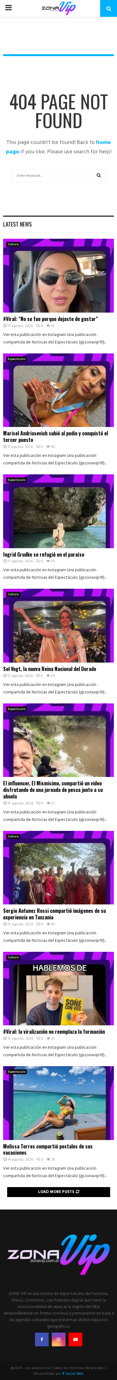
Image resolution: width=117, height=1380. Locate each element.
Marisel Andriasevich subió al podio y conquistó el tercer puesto (55, 436)
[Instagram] (59, 1339)
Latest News (17, 224)
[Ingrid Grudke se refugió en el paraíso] (58, 511)
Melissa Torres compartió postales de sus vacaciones (48, 1150)
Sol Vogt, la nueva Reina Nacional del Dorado (49, 669)
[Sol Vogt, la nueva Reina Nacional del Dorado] (58, 626)
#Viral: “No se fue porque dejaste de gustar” (50, 319)
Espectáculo (16, 359)
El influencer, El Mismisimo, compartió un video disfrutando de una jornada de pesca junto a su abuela (53, 789)
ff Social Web (73, 1374)
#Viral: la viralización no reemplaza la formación (54, 1031)
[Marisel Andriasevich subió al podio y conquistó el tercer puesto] (58, 390)
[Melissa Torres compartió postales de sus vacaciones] (58, 1103)
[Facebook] (42, 1339)
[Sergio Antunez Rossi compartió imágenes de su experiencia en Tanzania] (58, 868)
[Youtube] (75, 1339)
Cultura (13, 244)
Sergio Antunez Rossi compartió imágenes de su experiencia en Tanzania (54, 914)
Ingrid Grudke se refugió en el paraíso (43, 554)
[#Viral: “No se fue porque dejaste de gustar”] (58, 276)
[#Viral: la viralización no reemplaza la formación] (58, 989)
